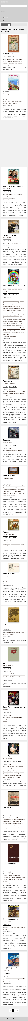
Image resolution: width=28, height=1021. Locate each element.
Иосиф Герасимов (7, 442)
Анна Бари (5, 395)
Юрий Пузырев (13, 323)
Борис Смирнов (9, 817)
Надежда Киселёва (20, 332)
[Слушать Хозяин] (13, 81)
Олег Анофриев (9, 450)
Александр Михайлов (7, 61)
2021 (10, 484)
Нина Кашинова (16, 493)
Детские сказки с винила (11, 336)
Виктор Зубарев (19, 879)
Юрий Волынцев (9, 299)
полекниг (4, 2)
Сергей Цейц (18, 775)
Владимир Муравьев (11, 819)
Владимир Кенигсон (17, 489)
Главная (3, 11)
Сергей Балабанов (10, 542)
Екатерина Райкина (15, 301)
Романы (5, 386)
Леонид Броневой (10, 766)
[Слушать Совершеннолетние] (13, 852)
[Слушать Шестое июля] (13, 798)
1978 (10, 448)
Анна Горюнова (18, 391)
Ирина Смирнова (12, 981)
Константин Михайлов (8, 489)
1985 (10, 871)
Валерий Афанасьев (7, 245)
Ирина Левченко (7, 866)
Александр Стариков (7, 304)
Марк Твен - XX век (10, 756)
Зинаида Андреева (16, 873)
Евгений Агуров (6, 323)
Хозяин (6, 91)
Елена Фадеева (19, 487)
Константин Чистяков (7, 825)
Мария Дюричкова (12, 289)
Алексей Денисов (6, 310)
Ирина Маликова (11, 775)
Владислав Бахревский (9, 383)
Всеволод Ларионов (18, 59)
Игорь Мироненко (20, 308)
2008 (10, 715)
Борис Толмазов (11, 63)
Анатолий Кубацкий (18, 321)
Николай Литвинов (10, 59)
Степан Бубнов (18, 877)
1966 (10, 815)
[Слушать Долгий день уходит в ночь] (13, 698)
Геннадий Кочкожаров (17, 327)
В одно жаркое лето (11, 968)
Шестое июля (8, 807)
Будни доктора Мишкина (13, 186)
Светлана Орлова (21, 675)
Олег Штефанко (16, 719)
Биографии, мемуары (17, 481)
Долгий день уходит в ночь (14, 707)
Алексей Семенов (11, 325)
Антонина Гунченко (18, 299)
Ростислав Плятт (16, 328)
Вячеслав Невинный (11, 332)
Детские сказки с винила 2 (14, 285)
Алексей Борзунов (7, 301)
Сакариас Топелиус (8, 288)
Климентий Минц (7, 758)
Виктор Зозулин (10, 315)
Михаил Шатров (7, 810)
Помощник (7, 381)
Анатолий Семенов (12, 827)
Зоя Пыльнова (10, 314)
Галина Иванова (11, 302)
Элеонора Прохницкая (12, 103)
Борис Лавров (9, 485)
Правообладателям (22, 1018)
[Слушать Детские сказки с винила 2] (13, 276)
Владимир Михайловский (13, 678)
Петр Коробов (12, 877)
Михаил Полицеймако (7, 319)
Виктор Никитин (21, 395)
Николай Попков (18, 773)
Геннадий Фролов (10, 978)
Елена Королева (12, 198)
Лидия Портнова (18, 63)
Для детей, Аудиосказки (9, 56)
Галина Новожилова (17, 319)
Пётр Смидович (19, 325)
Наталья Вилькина (17, 717)
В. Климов (20, 825)
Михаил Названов (11, 495)
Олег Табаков (9, 194)
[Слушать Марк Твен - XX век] (13, 748)
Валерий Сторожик (15, 770)
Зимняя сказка (9, 53)
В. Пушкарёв (15, 825)
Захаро (18, 827)
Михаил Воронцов (16, 777)
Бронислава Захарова (7, 327)
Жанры (3, 20)
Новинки (3, 14)
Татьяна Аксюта (17, 978)
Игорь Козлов (6, 970)
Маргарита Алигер (8, 626)
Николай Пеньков (16, 817)
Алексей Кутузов (18, 676)
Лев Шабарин (10, 321)
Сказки (5, 294)
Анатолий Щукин (12, 308)
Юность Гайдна (9, 475)
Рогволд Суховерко (16, 194)
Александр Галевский (12, 875)
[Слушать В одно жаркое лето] (13, 959)
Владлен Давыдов (7, 821)
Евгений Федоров (10, 491)
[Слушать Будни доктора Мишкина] (13, 176)
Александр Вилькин (19, 317)
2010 (10, 297)
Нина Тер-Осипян (19, 768)
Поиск (24, 6)
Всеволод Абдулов (7, 770)
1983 (10, 389)
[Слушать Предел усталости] (13, 226)
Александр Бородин (8, 478)
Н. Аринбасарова (9, 673)
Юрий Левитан (6, 675)
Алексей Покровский (11, 487)
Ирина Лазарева (6, 676)
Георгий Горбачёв (17, 314)
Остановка (7, 440)
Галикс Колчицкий (15, 821)
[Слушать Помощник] (13, 372)
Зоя (4, 624)
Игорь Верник (10, 328)
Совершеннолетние (11, 863)
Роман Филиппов (9, 717)
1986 (10, 540)
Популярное (4, 17)
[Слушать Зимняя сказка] (13, 43)
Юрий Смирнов (11, 317)
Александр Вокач (11, 768)
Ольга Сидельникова (8, 94)
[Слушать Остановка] (13, 432)
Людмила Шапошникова (15, 330)
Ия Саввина (16, 766)
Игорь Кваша (9, 873)
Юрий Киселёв (7, 237)
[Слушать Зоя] (13, 614)
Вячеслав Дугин (11, 393)
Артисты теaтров (9, 99)
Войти (25, 2)
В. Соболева (16, 315)
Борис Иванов (6, 334)
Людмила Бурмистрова (13, 395)
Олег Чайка (18, 632)
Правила (15, 1018)
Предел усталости (10, 235)
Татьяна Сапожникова (15, 310)
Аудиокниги (6, 25)
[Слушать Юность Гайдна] (13, 470)
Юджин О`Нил (7, 709)
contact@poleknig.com (7, 1018)
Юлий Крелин (6, 188)
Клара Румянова (14, 306)
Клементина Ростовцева (17, 304)
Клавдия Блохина (14, 101)
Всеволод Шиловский (13, 312)
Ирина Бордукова (6, 101)
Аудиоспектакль (7, 96)
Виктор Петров (12, 823)
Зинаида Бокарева (16, 61)
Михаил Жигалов (10, 773)
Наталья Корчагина (14, 675)
